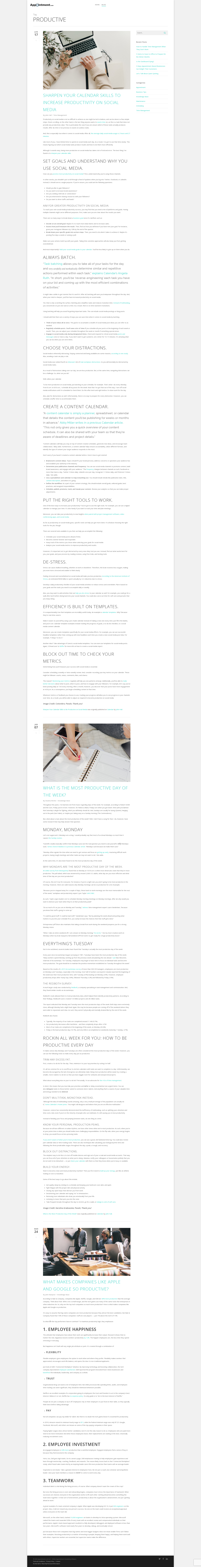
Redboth (74, 987)
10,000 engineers (77, 1517)
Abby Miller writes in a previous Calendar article (91, 422)
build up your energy (107, 1171)
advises (85, 907)
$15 (82, 1422)
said (114, 958)
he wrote (97, 933)
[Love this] (36, 40)
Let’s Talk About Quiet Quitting (147, 73)
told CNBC (90, 893)
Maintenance (140, 101)
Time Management (60, 115)
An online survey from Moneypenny (55, 871)
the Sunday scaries (55, 838)
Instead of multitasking (121, 303)
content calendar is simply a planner (70, 413)
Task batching (53, 263)
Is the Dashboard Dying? (145, 61)
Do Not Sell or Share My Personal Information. (46, 1564)
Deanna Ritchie (50, 801)
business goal (78, 218)
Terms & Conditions (39, 1561)
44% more (65, 1450)
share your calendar (78, 1161)
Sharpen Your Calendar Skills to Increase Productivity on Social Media (82, 102)
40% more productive (109, 1299)
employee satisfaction (67, 1370)
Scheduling (140, 106)
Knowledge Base (64, 801)
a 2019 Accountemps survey (70, 969)
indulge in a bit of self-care (106, 1202)
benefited (46, 1372)
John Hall (48, 115)
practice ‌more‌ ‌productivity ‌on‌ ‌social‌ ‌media (68, 174)
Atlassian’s (72, 362)
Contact (58, 1561)
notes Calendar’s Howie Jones (56, 1104)
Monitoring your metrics (61, 681)
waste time (101, 122)
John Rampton (50, 1295)
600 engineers (118, 1506)
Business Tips (141, 92)
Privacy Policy (50, 1561)
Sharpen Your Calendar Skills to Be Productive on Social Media (65, 709)
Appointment (141, 87)
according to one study (119, 353)
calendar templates (109, 612)
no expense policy (76, 1396)
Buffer (62, 646)
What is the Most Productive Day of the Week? (60, 1214)
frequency (90, 469)
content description (53, 480)
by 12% (86, 1338)
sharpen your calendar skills (61, 153)
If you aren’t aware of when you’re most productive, (62, 1140)
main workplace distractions (90, 362)
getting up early (102, 852)
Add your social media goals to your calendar (76, 249)
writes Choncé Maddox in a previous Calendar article (66, 847)
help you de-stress (82, 593)
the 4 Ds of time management (110, 1080)
